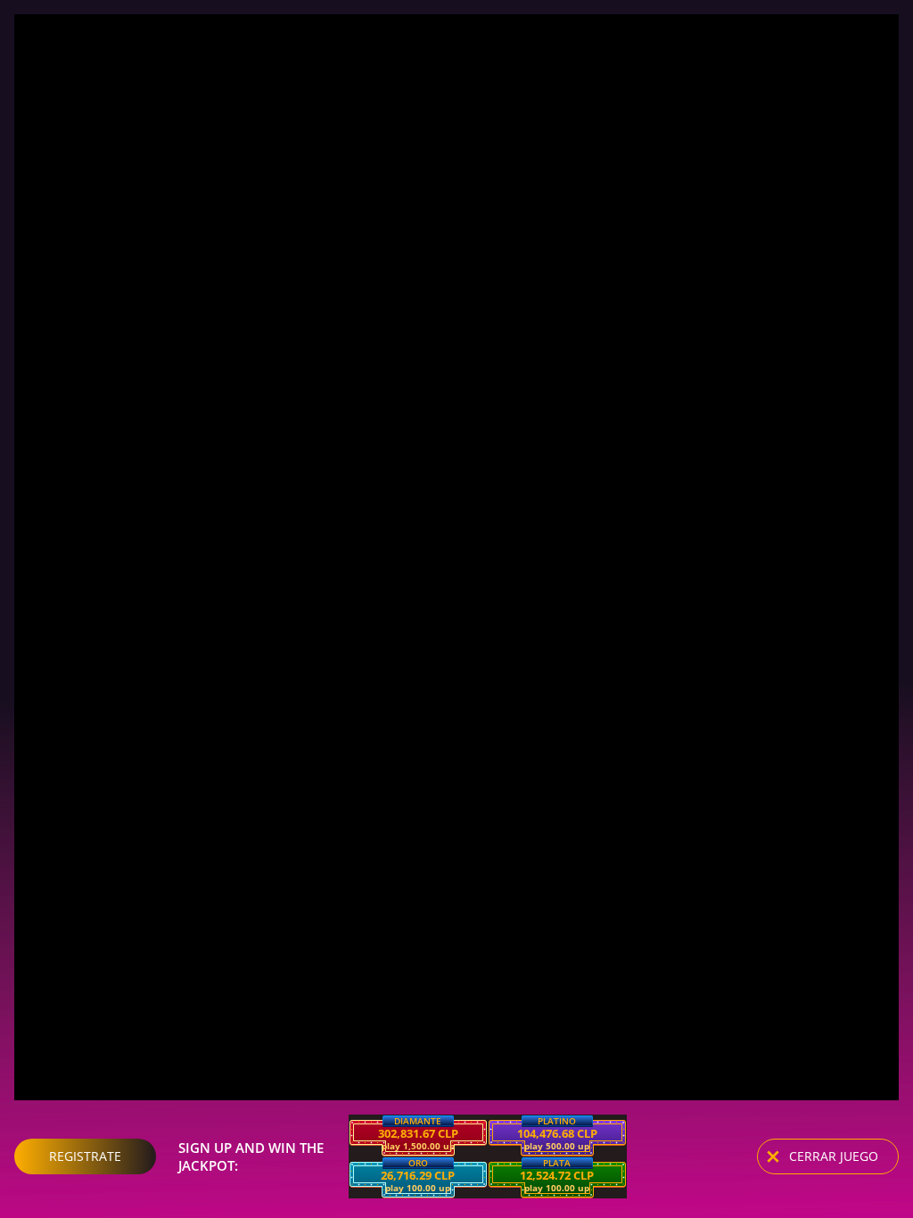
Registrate (85, 1156)
